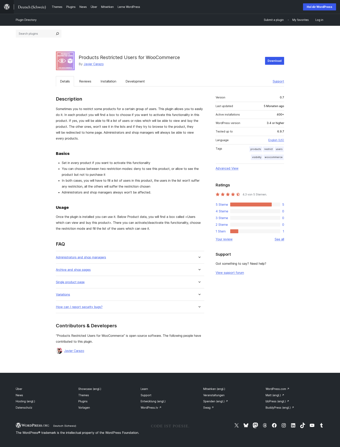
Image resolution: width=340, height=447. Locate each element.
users (279, 149)
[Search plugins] (57, 34)
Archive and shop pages (73, 270)
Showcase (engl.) (89, 389)
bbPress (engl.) (277, 401)
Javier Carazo (94, 64)
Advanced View (227, 168)
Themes (83, 395)
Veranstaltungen (214, 395)
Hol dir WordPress (319, 6)
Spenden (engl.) (215, 401)
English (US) (276, 140)
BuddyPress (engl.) (280, 407)
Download (275, 60)
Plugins (83, 401)
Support (278, 81)
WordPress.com (277, 389)
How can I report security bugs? (79, 307)
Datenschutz (24, 407)
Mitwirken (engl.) (214, 389)
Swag (208, 407)
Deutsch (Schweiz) (64, 425)
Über (19, 389)
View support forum (230, 273)
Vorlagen (84, 407)
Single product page (70, 282)
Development (135, 81)
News (19, 395)
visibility (256, 157)
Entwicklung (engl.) (153, 401)
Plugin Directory (26, 19)
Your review (224, 239)
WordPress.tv (151, 407)
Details (65, 81)
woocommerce (274, 157)
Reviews (85, 81)
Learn (144, 389)
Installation (108, 81)
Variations (63, 294)
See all (279, 239)
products (255, 149)
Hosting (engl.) (25, 401)
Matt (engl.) (275, 395)
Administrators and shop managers (81, 257)
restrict (268, 149)
